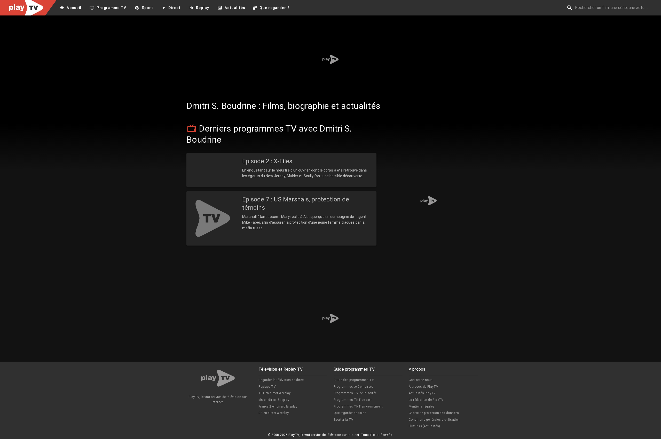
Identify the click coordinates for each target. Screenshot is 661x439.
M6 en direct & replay (273, 400)
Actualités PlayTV (422, 393)
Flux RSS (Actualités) (424, 426)
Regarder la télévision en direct (281, 380)
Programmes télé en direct (353, 386)
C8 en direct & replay (273, 413)
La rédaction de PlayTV (426, 400)
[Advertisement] (330, 59)
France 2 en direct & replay (277, 406)
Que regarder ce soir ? (350, 413)
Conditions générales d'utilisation (434, 419)
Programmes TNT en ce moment (358, 406)
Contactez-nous (421, 380)
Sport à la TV (343, 419)
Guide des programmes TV (354, 380)
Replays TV (267, 386)
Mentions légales (421, 406)
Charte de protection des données (434, 413)
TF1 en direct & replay (274, 393)
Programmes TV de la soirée (355, 393)
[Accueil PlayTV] (218, 379)
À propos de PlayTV (423, 386)
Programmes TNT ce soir (353, 400)
